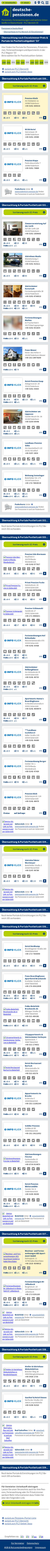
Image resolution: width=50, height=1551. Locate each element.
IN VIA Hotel (30, 129)
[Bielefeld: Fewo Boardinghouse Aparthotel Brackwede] (12, 981)
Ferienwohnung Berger (35, 761)
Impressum (40, 1547)
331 (8, 62)
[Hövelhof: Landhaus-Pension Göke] (12, 448)
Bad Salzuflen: (21, 1430)
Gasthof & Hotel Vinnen (36, 1397)
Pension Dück (31, 793)
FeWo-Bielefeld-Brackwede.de (32, 1007)
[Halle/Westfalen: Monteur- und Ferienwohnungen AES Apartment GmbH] (12, 1258)
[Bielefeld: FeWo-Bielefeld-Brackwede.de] (12, 1011)
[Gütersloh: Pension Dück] (12, 797)
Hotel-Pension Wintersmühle (31, 1185)
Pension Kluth (31, 98)
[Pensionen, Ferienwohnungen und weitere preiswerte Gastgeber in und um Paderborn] (7, 191)
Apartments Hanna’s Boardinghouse (34, 699)
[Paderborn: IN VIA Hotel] (12, 133)
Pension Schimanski (34, 608)
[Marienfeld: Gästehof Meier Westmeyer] (12, 865)
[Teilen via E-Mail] (42, 1536)
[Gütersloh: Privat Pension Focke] (12, 586)
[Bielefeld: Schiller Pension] (12, 1130)
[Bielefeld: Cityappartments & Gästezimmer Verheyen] (12, 1040)
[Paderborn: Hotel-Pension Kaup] (12, 385)
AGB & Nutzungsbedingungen (18, 1547)
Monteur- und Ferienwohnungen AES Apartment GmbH (35, 1253)
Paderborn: (20, 189)
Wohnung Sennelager (34, 475)
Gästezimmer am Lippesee (33, 412)
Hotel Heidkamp (32, 946)
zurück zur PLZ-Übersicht (17, 68)
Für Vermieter (17, 1543)
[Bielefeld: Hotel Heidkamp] (12, 950)
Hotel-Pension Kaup (34, 381)
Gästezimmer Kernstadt (31, 287)
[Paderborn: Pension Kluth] (12, 102)
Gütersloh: (20, 824)
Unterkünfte (9, 2)
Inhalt (25, 2)
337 (36, 62)
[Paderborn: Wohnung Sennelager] (12, 479)
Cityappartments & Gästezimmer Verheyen (35, 1035)
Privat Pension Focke (34, 582)
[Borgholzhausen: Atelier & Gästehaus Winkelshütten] (12, 1372)
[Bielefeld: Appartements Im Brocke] (12, 1098)
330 (4, 62)
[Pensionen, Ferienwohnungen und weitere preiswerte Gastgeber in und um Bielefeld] (7, 1218)
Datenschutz (33, 1543)
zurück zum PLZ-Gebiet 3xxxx (18, 71)
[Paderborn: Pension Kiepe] (12, 164)
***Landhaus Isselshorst (30, 731)
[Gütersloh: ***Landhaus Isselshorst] (12, 735)
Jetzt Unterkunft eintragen (22, 1503)
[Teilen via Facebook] (23, 1536)
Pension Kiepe (31, 160)
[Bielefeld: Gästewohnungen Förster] (12, 1159)
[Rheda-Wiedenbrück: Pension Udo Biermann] (12, 559)
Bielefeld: (19, 1216)
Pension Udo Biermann (35, 554)
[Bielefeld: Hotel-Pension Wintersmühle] (12, 1189)
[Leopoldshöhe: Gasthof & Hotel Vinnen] (12, 1401)
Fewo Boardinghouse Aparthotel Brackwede (35, 977)
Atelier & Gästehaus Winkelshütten (34, 1367)
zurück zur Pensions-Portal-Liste (20, 1518)
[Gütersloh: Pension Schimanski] (12, 612)
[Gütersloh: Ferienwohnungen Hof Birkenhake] (12, 641)
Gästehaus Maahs (33, 256)
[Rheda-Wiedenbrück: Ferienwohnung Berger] (12, 766)
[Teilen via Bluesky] (28, 1536)
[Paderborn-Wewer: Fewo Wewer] (12, 354)
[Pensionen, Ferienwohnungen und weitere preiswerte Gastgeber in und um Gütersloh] (7, 826)
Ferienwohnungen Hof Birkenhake (35, 636)
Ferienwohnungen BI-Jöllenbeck (34, 1282)
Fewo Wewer (31, 350)
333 (18, 62)
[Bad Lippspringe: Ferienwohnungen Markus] (12, 323)
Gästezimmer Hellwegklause (31, 668)
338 (41, 62)
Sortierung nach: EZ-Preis (29, 85)
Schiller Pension (32, 1126)
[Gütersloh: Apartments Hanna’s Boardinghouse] (12, 704)
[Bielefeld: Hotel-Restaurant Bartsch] (12, 1068)
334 (22, 62)
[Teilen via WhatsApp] (35, 1536)
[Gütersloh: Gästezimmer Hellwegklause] (12, 672)
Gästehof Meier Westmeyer (32, 861)
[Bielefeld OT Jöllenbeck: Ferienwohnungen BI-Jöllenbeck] (12, 1288)
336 (32, 62)
